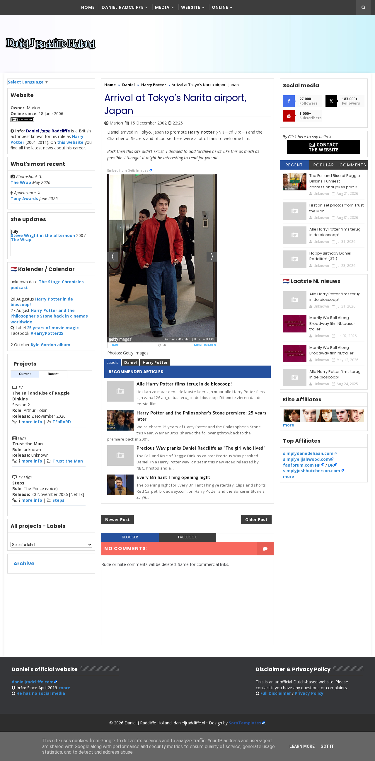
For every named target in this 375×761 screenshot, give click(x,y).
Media (162, 7)
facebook (187, 537)
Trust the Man (67, 461)
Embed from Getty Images (127, 171)
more (288, 425)
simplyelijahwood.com (306, 459)
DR (331, 465)
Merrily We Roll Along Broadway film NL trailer (331, 350)
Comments (353, 165)
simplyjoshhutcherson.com (311, 470)
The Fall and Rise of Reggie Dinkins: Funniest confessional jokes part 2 (334, 181)
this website (70, 142)
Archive (24, 563)
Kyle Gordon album (50, 344)
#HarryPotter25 (46, 333)
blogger (130, 537)
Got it (327, 746)
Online (220, 7)
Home (88, 7)
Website (190, 7)
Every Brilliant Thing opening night (173, 477)
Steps (58, 500)
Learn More (302, 746)
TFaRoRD (61, 421)
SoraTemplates (245, 723)
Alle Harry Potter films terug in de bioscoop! (184, 384)
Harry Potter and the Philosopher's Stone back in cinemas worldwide (49, 316)
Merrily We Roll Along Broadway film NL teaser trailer (332, 323)
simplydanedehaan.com (308, 453)
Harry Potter (155, 362)
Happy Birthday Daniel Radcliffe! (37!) (330, 256)
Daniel (130, 362)
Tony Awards (24, 198)
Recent (53, 374)
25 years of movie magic (53, 327)
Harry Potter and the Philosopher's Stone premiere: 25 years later (202, 416)
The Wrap (21, 182)
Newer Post (117, 519)
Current (25, 374)
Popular (323, 165)
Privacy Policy (309, 693)
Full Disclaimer (275, 693)
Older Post (256, 519)
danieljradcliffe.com (33, 682)
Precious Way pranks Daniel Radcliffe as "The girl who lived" (201, 448)
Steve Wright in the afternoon (43, 235)
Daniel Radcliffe (123, 7)
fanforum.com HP (302, 465)
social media (40, 693)
